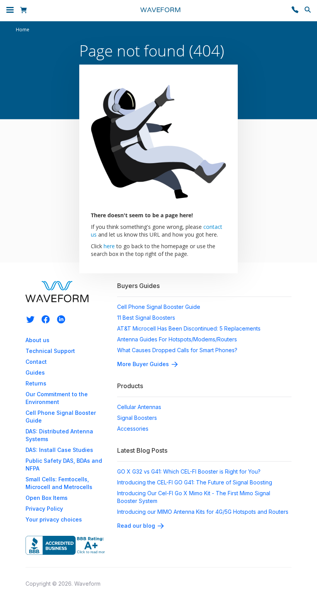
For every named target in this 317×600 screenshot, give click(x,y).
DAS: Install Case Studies (59, 450)
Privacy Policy (44, 508)
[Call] (294, 10)
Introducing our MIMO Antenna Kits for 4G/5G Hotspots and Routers (202, 511)
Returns (36, 383)
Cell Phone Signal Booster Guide (158, 306)
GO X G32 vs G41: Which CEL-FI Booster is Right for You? (189, 471)
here (109, 246)
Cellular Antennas (139, 407)
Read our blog (136, 525)
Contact (36, 361)
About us (37, 340)
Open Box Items (47, 497)
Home (22, 29)
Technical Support (50, 351)
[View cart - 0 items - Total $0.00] (24, 10)
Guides (35, 372)
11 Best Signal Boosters (146, 317)
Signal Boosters (137, 417)
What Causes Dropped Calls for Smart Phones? (177, 350)
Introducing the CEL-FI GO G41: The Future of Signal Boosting (194, 482)
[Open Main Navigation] (10, 11)
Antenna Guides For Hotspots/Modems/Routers (177, 339)
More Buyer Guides (143, 364)
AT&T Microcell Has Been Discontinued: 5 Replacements (189, 328)
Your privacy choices (54, 519)
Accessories (132, 428)
